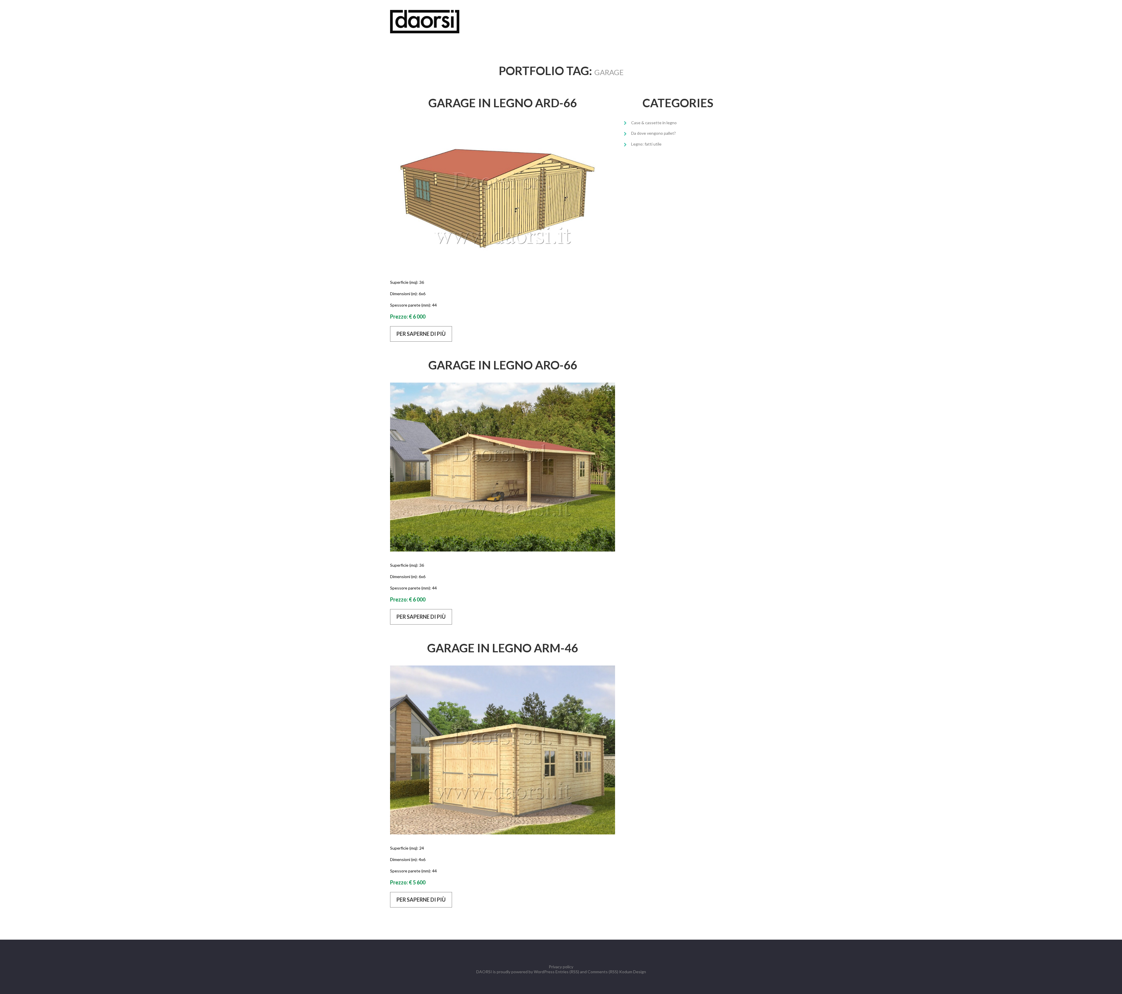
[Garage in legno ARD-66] (502, 194)
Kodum (625, 971)
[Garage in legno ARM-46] (502, 749)
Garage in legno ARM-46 (502, 648)
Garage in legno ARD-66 (502, 103)
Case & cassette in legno (654, 122)
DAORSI (484, 971)
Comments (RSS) (603, 971)
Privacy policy (561, 966)
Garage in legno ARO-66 (502, 365)
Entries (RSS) (567, 971)
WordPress (544, 971)
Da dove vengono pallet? (653, 133)
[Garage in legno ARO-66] (502, 467)
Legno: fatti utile (646, 143)
